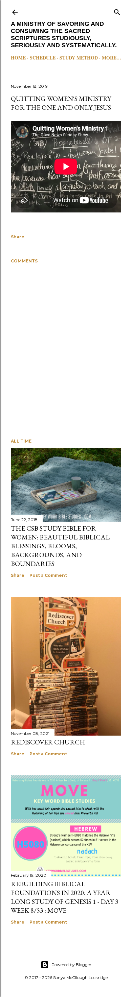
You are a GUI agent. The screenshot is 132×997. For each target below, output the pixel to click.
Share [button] (17, 236)
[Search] (117, 10)
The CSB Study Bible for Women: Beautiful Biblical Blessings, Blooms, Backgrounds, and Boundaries (60, 546)
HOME (18, 57)
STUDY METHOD (79, 57)
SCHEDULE (43, 57)
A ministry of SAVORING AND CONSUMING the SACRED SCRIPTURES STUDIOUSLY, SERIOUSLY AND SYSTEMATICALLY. (64, 34)
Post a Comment (48, 575)
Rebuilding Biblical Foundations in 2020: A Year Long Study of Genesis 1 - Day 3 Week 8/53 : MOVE (64, 897)
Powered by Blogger (71, 964)
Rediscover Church (48, 742)
